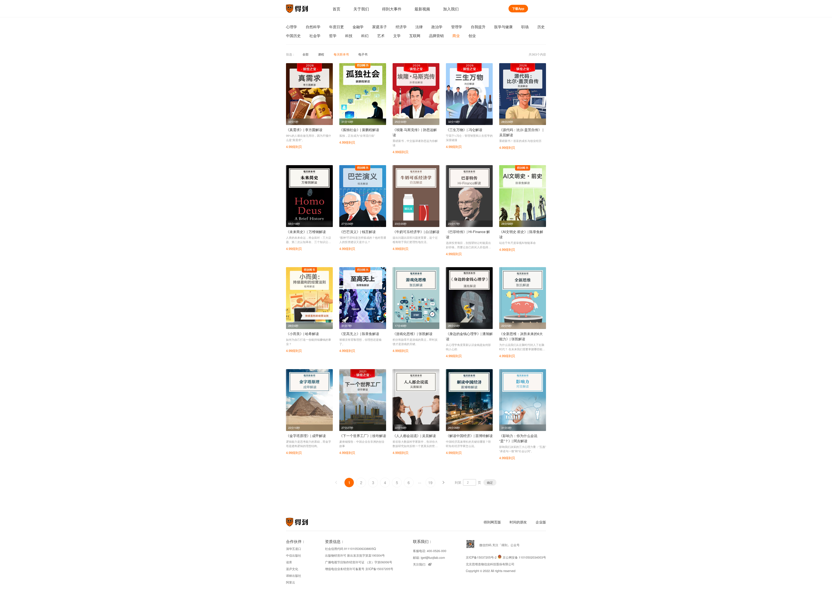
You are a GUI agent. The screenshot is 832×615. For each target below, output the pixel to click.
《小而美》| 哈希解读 (302, 333)
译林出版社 (293, 575)
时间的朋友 (518, 522)
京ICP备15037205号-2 (481, 557)
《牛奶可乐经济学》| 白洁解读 (416, 231)
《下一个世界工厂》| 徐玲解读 (362, 435)
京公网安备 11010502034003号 (524, 557)
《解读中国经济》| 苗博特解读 (469, 435)
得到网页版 (492, 522)
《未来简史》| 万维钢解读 (306, 231)
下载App (518, 8)
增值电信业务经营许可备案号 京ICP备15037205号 (359, 569)
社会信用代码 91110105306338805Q (350, 548)
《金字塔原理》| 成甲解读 (306, 435)
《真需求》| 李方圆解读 (304, 129)
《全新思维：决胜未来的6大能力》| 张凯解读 (521, 336)
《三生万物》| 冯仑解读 (464, 129)
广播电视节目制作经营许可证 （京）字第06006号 (358, 562)
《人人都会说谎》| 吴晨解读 (414, 435)
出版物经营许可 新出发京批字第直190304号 (355, 555)
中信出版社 (293, 555)
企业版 (541, 522)
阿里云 (290, 582)
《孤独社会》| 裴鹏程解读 (359, 129)
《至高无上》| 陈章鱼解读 (359, 333)
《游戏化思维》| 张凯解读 (412, 333)
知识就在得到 (303, 522)
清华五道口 (293, 548)
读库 (289, 562)
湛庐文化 (292, 569)
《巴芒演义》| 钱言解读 (357, 231)
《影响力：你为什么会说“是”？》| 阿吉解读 (518, 438)
